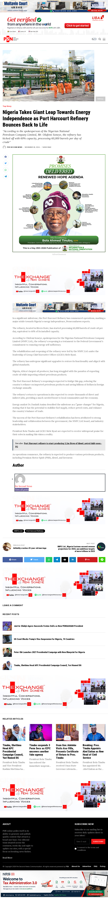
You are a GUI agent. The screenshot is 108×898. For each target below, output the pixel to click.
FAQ (95, 866)
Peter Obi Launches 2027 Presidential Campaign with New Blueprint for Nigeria (49, 652)
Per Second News (14, 147)
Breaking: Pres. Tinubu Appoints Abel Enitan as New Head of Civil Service (93, 751)
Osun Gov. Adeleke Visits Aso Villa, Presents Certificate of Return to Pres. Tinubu (67, 751)
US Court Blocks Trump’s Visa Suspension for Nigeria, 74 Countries (44, 639)
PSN (67, 866)
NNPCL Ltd (18, 531)
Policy (102, 866)
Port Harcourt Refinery (34, 531)
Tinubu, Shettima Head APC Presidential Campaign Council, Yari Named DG (47, 665)
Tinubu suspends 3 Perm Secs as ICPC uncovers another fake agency (40, 750)
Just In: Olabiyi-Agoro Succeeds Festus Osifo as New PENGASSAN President (48, 626)
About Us (76, 866)
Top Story (7, 106)
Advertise (86, 866)
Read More (7, 857)
